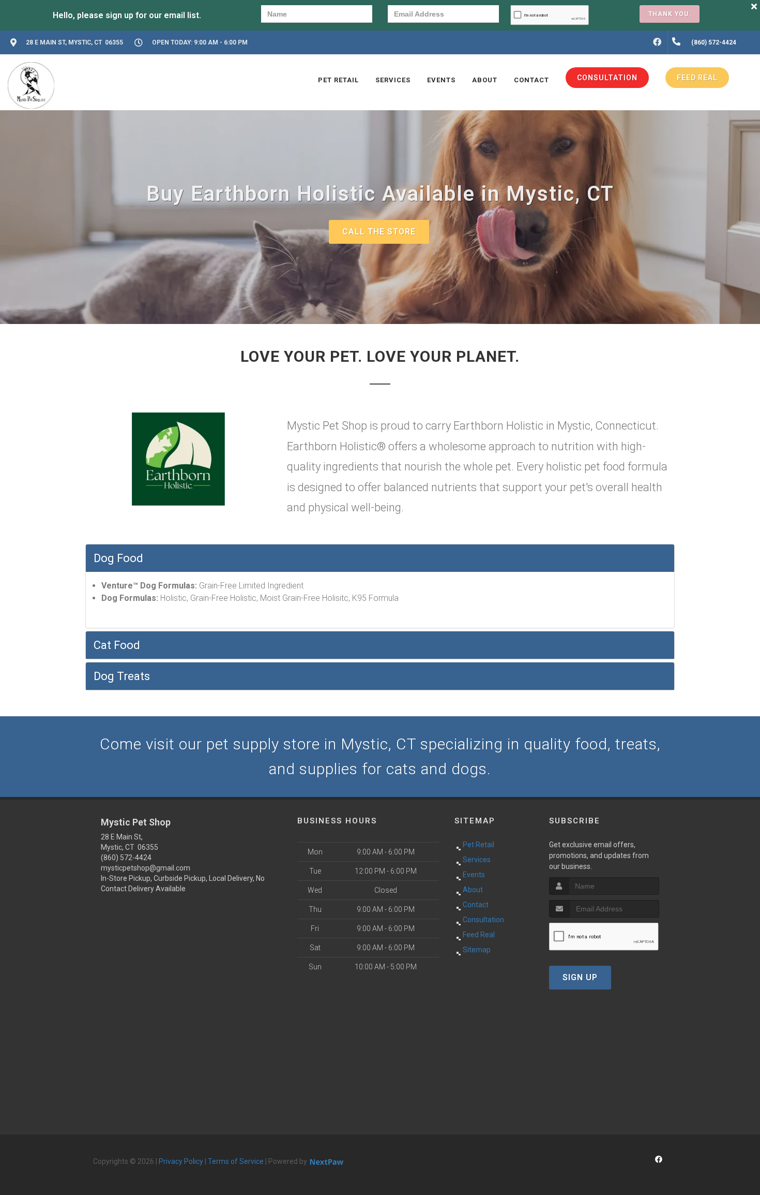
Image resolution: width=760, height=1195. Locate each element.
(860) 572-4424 (126, 857)
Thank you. (669, 14)
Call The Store (379, 232)
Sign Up (580, 977)
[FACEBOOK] (657, 42)
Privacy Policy (181, 1161)
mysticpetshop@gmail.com (145, 868)
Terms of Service (236, 1161)
